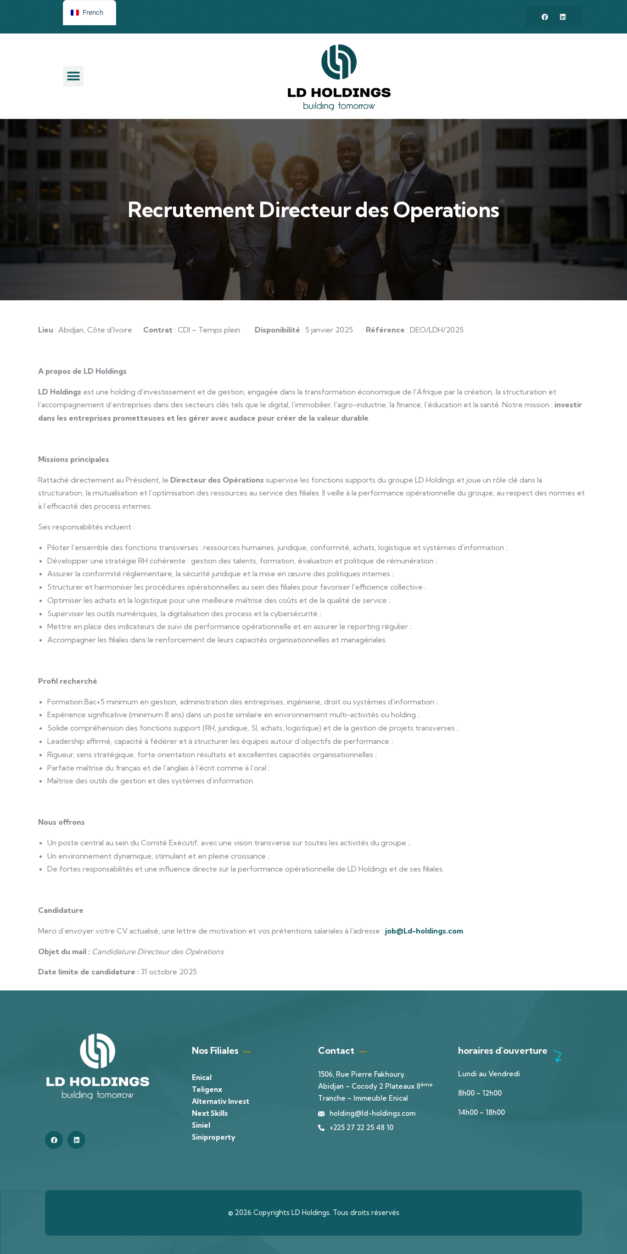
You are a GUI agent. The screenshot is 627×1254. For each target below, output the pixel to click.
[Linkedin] (563, 17)
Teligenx (207, 1089)
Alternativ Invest (220, 1101)
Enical (202, 1077)
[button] (73, 76)
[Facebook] (545, 17)
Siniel (201, 1125)
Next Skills (210, 1113)
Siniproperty (213, 1137)
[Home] (339, 77)
